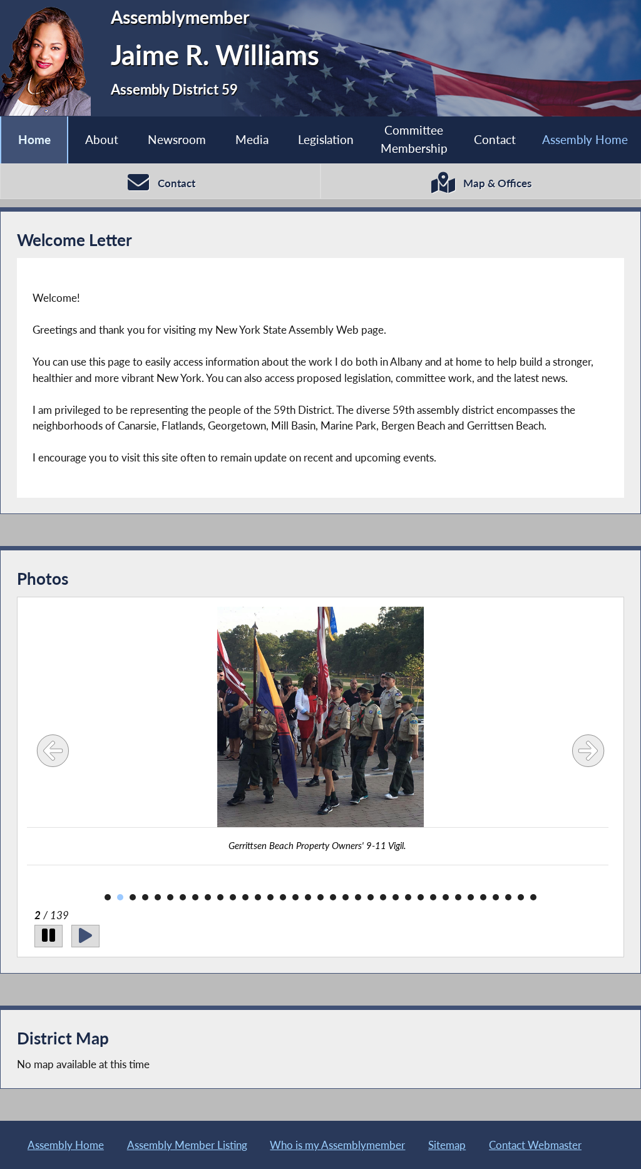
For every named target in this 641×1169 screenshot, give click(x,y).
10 (220, 897)
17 (308, 897)
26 (421, 897)
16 (295, 897)
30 (471, 897)
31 (483, 897)
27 (433, 897)
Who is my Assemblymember (337, 1144)
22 (370, 897)
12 (245, 897)
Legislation (326, 139)
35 (533, 897)
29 (458, 897)
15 (283, 897)
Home (34, 139)
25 (408, 897)
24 (395, 897)
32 (496, 897)
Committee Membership (414, 139)
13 (258, 897)
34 (521, 897)
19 (333, 897)
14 (270, 897)
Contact (495, 139)
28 (446, 897)
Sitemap (447, 1144)
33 (508, 897)
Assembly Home (585, 139)
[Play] (85, 936)
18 (320, 897)
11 (233, 897)
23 (383, 897)
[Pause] (48, 936)
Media (252, 139)
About (101, 139)
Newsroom (177, 139)
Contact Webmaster (535, 1144)
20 (345, 897)
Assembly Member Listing (187, 1144)
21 (358, 897)
